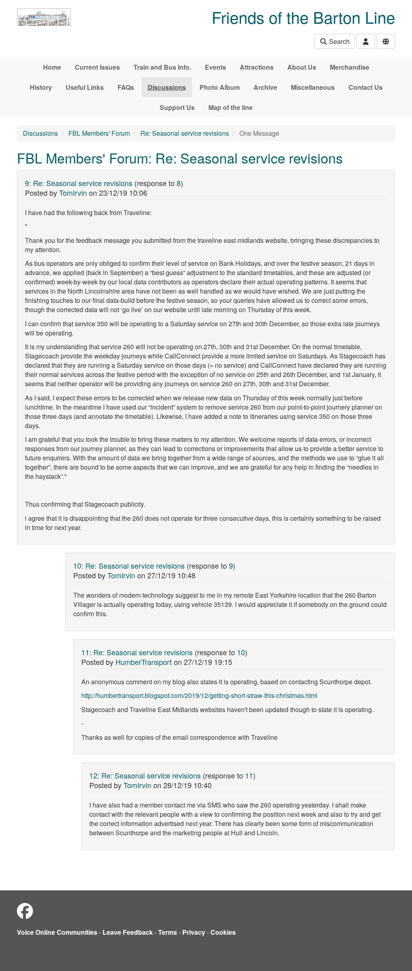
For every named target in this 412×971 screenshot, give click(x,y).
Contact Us (365, 87)
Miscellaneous (313, 87)
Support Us (177, 107)
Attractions (257, 67)
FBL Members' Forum (99, 133)
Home (52, 67)
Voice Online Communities (57, 932)
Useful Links (85, 87)
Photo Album (220, 87)
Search (339, 41)
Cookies (223, 932)
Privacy (193, 932)
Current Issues (97, 67)
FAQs (125, 87)
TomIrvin (73, 192)
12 (93, 775)
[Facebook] (25, 910)
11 (85, 652)
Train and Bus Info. (162, 67)
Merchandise (349, 67)
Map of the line (230, 107)
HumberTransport (143, 661)
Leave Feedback (128, 932)
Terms (167, 932)
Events (215, 67)
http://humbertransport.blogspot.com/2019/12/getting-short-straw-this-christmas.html (199, 695)
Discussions (167, 87)
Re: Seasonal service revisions (184, 133)
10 (77, 565)
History (41, 87)
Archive (265, 87)
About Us (301, 67)
